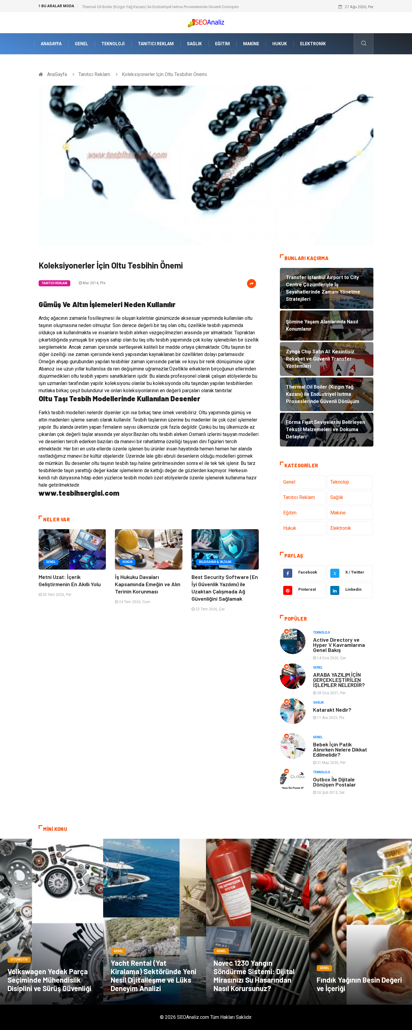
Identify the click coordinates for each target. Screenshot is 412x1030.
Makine (251, 43)
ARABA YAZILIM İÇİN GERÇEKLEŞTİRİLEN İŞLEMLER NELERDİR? (339, 679)
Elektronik (313, 43)
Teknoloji (113, 43)
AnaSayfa (51, 43)
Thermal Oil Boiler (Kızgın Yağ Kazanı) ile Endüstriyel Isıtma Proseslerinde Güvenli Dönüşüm (160, 7)
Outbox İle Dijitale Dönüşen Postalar (334, 782)
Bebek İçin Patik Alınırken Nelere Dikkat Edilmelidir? (340, 749)
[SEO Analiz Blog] (206, 21)
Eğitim (222, 43)
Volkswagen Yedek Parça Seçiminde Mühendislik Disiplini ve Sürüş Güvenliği (49, 980)
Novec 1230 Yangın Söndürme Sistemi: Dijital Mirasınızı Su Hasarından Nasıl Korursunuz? (254, 975)
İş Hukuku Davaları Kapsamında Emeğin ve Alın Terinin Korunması (147, 584)
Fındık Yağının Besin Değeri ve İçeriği (359, 984)
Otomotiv (19, 959)
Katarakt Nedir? (332, 709)
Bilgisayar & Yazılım (215, 562)
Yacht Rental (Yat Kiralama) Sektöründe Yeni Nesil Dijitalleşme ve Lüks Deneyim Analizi (153, 975)
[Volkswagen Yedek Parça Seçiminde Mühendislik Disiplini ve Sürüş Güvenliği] (51, 922)
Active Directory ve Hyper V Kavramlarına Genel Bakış (339, 644)
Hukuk (279, 43)
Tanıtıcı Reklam (156, 43)
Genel (81, 43)
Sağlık (194, 43)
